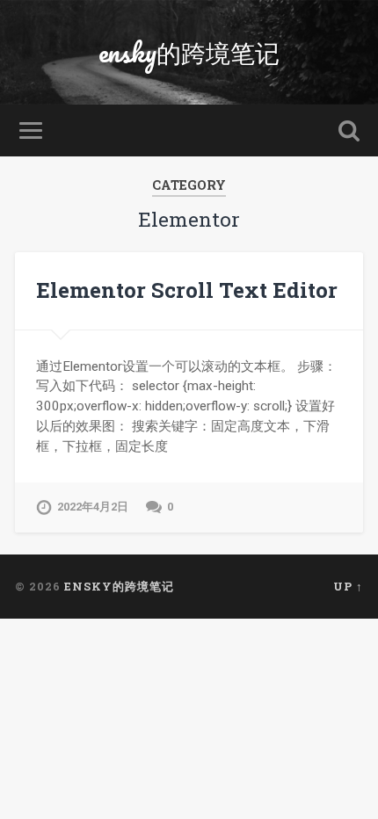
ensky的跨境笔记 (189, 52)
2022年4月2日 (92, 506)
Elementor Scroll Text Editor (187, 290)
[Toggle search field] (349, 130)
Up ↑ (348, 586)
